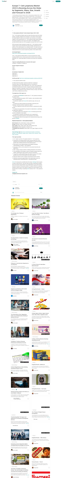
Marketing (13, 339)
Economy (34, 311)
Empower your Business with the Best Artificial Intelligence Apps (19, 289)
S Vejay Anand (36, 270)
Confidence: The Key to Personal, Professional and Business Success (18, 342)
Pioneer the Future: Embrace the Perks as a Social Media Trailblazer (20, 392)
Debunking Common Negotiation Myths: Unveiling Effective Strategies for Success (20, 444)
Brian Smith (14, 270)
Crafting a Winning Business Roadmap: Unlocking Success (40, 339)
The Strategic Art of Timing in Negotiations (17, 214)
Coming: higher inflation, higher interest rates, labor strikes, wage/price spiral (40, 314)
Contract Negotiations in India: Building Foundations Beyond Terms (19, 367)
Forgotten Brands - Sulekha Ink (38, 364)
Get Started (58, 1)
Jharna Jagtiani (15, 219)
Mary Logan (35, 419)
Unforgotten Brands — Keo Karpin (39, 388)
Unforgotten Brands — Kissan (38, 289)
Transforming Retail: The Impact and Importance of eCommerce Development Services (19, 418)
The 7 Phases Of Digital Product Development (38, 413)
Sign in (53, 1)
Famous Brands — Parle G (37, 461)
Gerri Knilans (15, 348)
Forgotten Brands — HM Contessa (39, 437)
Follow (41, 25)
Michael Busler (36, 320)
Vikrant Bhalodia (15, 425)
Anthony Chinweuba (16, 477)
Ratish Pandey (36, 220)
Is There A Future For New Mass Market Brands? (38, 265)
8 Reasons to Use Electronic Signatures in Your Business (20, 264)
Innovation (13, 235)
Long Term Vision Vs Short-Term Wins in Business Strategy (40, 214)
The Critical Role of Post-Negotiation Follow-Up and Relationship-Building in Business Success (19, 316)
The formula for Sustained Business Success (39, 239)
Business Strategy (35, 336)
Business (14, 181)
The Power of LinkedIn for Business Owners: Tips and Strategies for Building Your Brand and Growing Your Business (19, 470)
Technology (13, 286)
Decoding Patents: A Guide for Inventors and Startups (19, 238)
